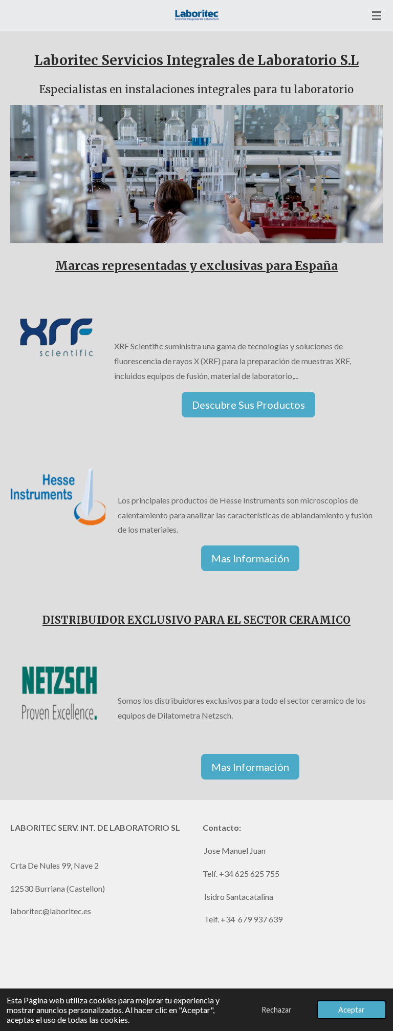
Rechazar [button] (276, 1009)
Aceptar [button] (351, 1009)
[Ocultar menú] (376, 15)
